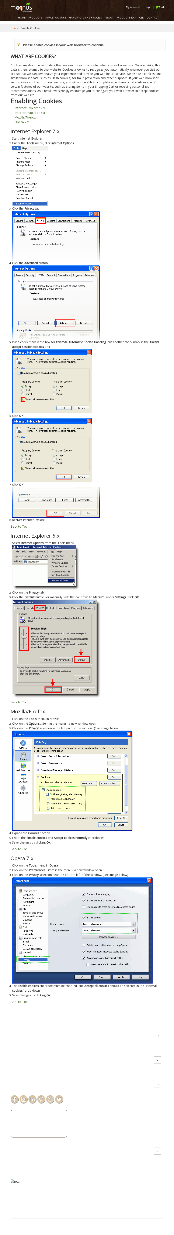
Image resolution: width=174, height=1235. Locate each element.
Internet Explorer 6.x (29, 112)
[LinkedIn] (32, 1099)
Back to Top (19, 526)
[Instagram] (24, 1099)
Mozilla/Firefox (25, 117)
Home (14, 28)
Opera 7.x (21, 122)
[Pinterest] (41, 1099)
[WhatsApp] (50, 1099)
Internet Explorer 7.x (29, 108)
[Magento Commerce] (21, 7)
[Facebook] (15, 1099)
